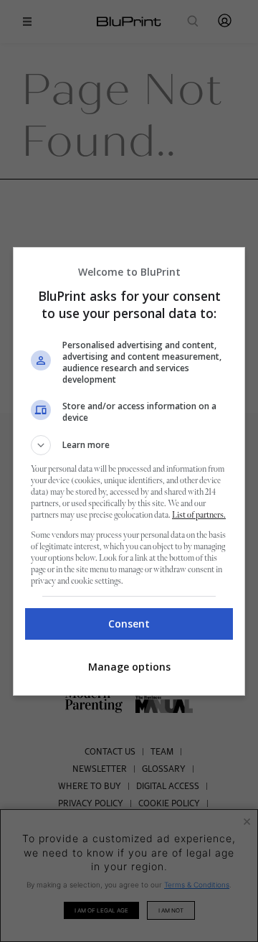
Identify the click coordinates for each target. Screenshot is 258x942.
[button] (129, 445)
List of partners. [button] (199, 515)
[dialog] (129, 471)
